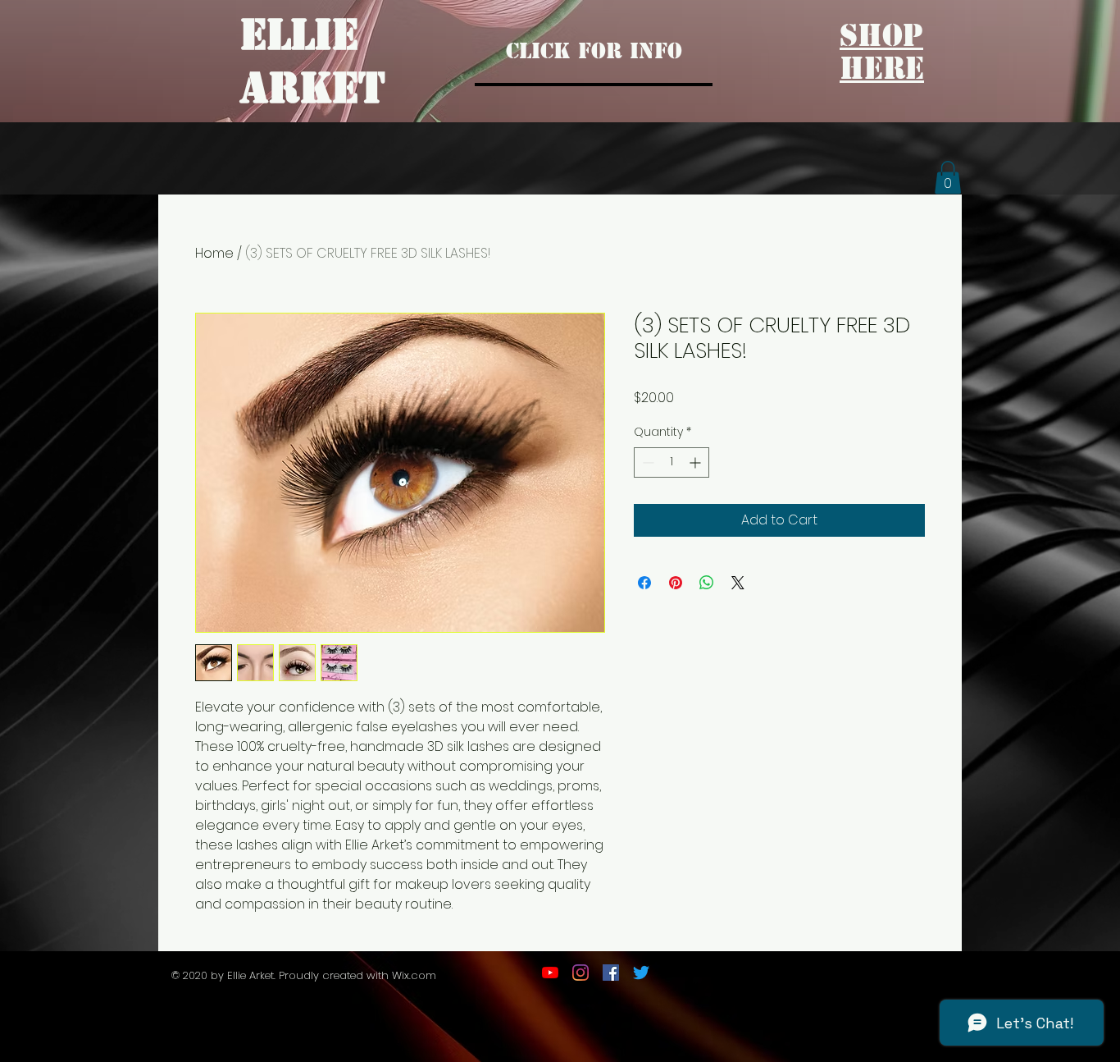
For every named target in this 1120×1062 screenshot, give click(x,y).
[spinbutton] (671, 462)
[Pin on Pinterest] (675, 583)
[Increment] (696, 462)
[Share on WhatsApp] (707, 583)
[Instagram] (580, 972)
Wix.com (415, 975)
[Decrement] (646, 462)
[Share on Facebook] (644, 583)
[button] (948, 178)
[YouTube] (550, 972)
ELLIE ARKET (312, 61)
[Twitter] (641, 972)
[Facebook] (611, 972)
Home (214, 253)
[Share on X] (738, 583)
